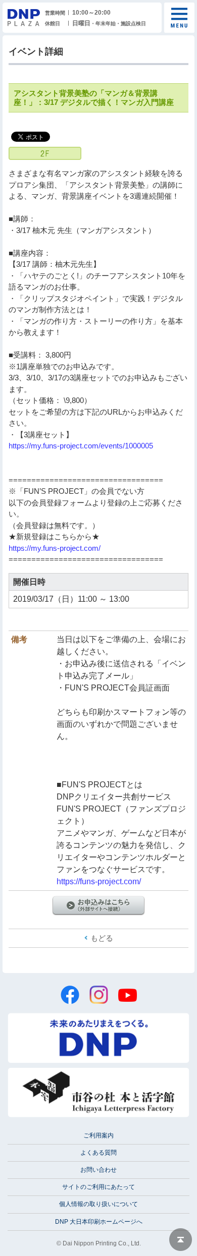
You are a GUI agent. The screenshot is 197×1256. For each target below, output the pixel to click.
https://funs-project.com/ (99, 881)
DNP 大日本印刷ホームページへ (98, 1221)
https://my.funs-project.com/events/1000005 (81, 445)
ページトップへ (180, 1239)
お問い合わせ (98, 1169)
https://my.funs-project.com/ (55, 548)
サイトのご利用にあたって (98, 1186)
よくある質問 (98, 1152)
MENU (179, 18)
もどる (101, 938)
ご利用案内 (98, 1135)
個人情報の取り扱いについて (98, 1204)
